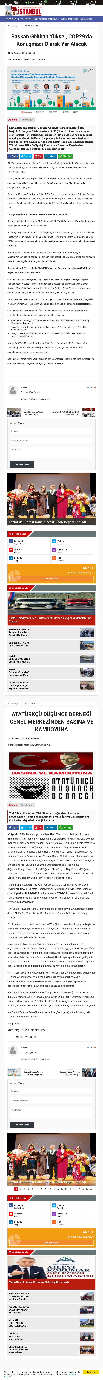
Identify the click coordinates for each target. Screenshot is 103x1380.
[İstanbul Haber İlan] (23, 10)
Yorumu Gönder (21, 464)
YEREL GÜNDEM (31, 26)
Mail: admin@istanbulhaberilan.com (36, 399)
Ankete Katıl (51, 578)
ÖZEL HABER (30, 704)
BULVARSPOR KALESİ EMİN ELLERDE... (53, 19)
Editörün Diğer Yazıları (30, 392)
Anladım (91, 1372)
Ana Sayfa (14, 26)
